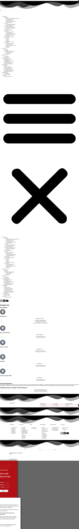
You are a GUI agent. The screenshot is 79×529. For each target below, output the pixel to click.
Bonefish (8, 46)
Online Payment (7, 66)
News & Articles (7, 74)
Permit (7, 47)
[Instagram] (1, 300)
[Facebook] (4, 300)
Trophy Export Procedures (9, 70)
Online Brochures (5, 278)
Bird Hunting (6, 37)
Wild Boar (6, 251)
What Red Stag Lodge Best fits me (13, 18)
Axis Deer (6, 23)
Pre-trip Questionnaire (8, 67)
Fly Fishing (6, 42)
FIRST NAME (42, 403)
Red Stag (6, 17)
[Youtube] (7, 300)
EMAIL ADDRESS (69, 403)
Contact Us (4, 75)
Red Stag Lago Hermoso (11, 21)
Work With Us (7, 54)
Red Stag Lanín (9, 20)
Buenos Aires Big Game (11, 24)
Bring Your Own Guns (8, 68)
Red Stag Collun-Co (10, 19)
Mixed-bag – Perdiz (10, 41)
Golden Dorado (9, 44)
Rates (3, 55)
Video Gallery (7, 73)
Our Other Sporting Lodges (9, 51)
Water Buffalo (6, 35)
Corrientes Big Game (10, 25)
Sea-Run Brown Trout (10, 43)
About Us (4, 48)
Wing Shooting (9, 52)
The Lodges (4, 16)
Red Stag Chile (9, 22)
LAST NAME (55, 403)
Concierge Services (8, 69)
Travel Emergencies (8, 76)
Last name (2, 483)
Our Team (6, 50)
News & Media (5, 72)
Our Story (6, 49)
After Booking (4, 64)
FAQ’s (5, 65)
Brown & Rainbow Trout (11, 45)
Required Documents (8, 71)
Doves (7, 38)
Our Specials (6, 57)
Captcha (2, 488)
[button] (39, 157)
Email (2, 485)
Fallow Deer (6, 29)
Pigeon (7, 40)
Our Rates (6, 56)
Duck (7, 39)
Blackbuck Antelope (8, 26)
